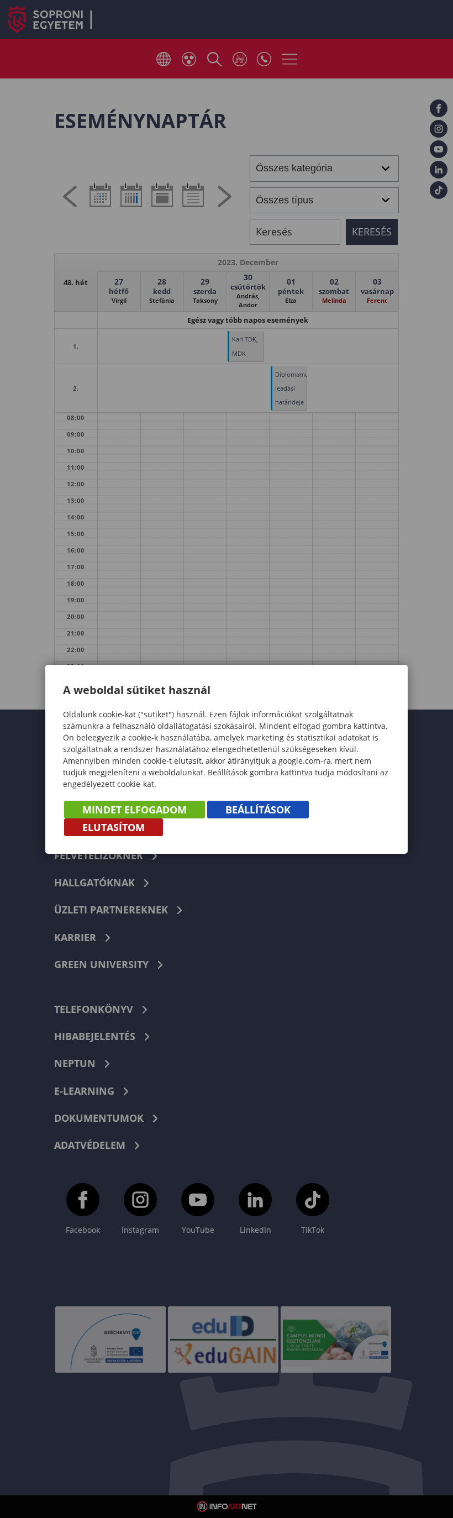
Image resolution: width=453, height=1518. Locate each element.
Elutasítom (113, 827)
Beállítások (258, 809)
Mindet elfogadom (134, 809)
